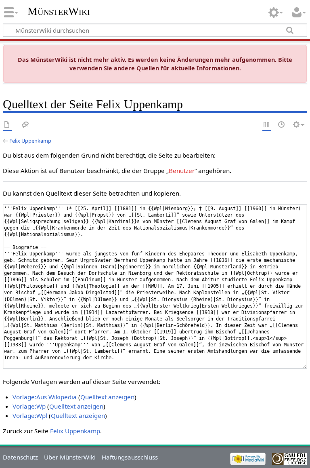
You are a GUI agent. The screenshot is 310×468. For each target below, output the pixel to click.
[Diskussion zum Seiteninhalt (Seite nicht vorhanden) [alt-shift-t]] (25, 125)
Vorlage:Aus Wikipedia (45, 397)
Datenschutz (20, 457)
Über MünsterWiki (70, 457)
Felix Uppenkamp (30, 140)
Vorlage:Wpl (30, 415)
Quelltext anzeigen (107, 397)
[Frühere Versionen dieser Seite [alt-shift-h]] (281, 125)
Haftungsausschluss (130, 457)
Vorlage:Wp (29, 406)
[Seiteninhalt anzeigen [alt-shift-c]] (7, 125)
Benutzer (182, 171)
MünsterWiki (58, 11)
